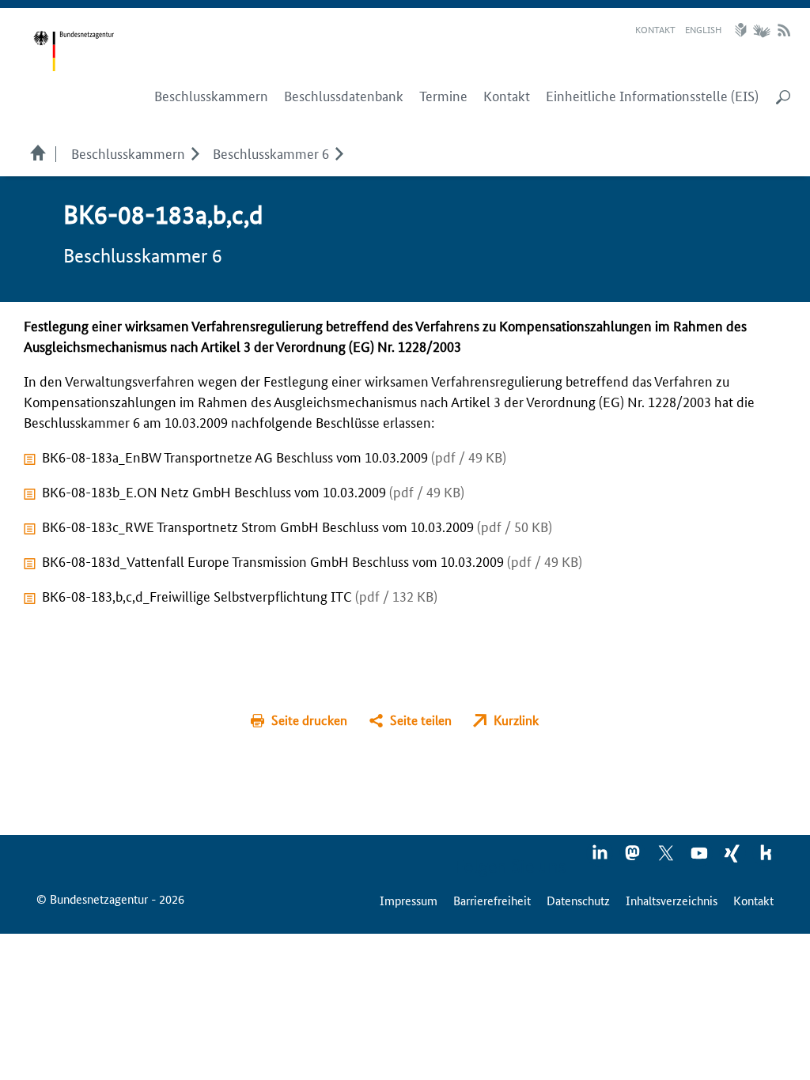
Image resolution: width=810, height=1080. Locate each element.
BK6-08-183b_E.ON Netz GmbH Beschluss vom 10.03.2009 (253, 490)
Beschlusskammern (128, 152)
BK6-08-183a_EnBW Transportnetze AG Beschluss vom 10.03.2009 (274, 456)
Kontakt (655, 28)
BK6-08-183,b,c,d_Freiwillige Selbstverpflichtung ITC (239, 595)
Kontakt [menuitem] (506, 95)
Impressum (408, 900)
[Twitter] (666, 858)
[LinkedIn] (600, 858)
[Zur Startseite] (73, 51)
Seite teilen (421, 720)
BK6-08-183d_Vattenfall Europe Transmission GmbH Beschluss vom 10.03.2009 (312, 560)
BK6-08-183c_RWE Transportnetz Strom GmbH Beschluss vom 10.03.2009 (297, 525)
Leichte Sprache (743, 30)
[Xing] (733, 858)
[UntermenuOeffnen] (195, 152)
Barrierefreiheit (492, 900)
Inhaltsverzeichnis (671, 900)
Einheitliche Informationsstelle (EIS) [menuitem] (652, 95)
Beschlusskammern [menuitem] (211, 95)
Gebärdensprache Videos (761, 30)
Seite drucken (309, 720)
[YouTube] (700, 858)
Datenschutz (578, 900)
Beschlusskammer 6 (271, 152)
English (703, 28)
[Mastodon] (633, 858)
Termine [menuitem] (443, 95)
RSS (784, 30)
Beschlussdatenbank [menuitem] (343, 95)
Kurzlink (516, 720)
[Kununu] (766, 858)
